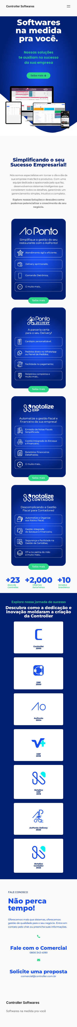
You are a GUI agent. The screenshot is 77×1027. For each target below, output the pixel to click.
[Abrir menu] (68, 6)
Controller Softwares (20, 6)
